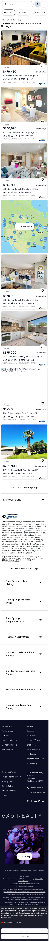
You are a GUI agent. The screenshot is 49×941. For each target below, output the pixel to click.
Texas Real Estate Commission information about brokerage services (24, 892)
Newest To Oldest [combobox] (24, 12)
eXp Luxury (31, 754)
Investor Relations (9, 740)
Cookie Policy (7, 786)
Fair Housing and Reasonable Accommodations (24, 884)
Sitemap (5, 795)
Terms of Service (23, 881)
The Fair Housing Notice (33, 899)
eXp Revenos (32, 745)
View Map (26, 226)
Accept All (24, 931)
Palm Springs (31, 487)
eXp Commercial (33, 749)
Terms (40, 915)
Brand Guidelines (9, 791)
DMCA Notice (24, 876)
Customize (24, 936)
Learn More (35, 904)
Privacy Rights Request (11, 777)
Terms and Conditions (11, 772)
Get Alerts (41, 12)
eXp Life (30, 726)
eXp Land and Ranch (35, 759)
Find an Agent (7, 731)
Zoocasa (30, 731)
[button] (24, 500)
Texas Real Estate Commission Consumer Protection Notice (24, 894)
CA (19, 487)
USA (13, 487)
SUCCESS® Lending (35, 740)
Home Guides (7, 749)
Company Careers (9, 745)
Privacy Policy (7, 781)
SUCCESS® (31, 736)
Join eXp (5, 736)
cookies (10, 908)
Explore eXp (7, 726)
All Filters (9, 12)
